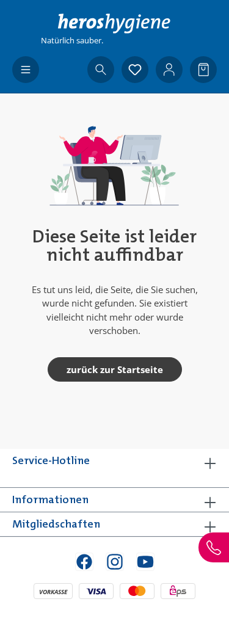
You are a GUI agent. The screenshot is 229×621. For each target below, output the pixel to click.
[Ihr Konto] (169, 69)
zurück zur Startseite (115, 369)
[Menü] (25, 69)
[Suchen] (100, 69)
